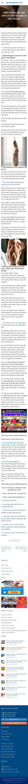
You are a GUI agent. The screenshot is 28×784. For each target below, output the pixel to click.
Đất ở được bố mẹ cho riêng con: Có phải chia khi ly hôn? (16, 681)
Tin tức (14, 10)
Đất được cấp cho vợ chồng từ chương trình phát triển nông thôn (15, 668)
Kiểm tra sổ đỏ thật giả (7, 749)
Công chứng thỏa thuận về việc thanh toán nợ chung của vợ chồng (16, 661)
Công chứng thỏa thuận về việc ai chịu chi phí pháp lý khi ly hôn (15, 641)
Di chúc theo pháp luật (17, 323)
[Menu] (2, 3)
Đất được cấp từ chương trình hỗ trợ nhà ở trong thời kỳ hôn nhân (16, 648)
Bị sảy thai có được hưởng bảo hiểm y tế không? (6, 549)
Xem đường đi (14, 719)
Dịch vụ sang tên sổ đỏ (7, 746)
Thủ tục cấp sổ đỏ (6, 568)
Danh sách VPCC (5, 736)
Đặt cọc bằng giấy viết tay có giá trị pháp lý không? (21, 549)
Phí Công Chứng (5, 574)
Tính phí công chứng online (8, 754)
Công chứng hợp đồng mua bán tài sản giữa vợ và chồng (15, 694)
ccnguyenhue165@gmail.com (16, 497)
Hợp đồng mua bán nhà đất (8, 751)
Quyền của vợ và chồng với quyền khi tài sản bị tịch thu (16, 654)
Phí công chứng (14, 723)
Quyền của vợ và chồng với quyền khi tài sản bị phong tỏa (16, 674)
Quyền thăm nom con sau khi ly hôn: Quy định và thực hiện (16, 688)
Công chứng (4, 565)
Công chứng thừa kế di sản (11, 510)
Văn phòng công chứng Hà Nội (12, 516)
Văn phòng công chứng (7, 743)
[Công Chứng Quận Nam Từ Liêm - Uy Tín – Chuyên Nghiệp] (14, 3)
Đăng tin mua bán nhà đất (7, 757)
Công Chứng (16, 780)
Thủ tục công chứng (7, 571)
